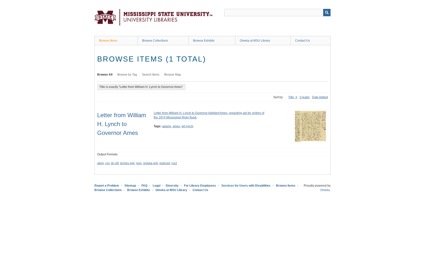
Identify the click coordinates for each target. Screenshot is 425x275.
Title (291, 97)
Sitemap (130, 185)
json (139, 163)
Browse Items (108, 40)
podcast (164, 163)
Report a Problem (106, 185)
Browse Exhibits (203, 40)
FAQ (144, 185)
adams (166, 126)
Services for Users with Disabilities (246, 185)
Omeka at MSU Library (255, 40)
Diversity (172, 185)
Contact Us (302, 40)
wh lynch (187, 126)
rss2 (174, 163)
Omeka (325, 190)
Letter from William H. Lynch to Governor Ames (121, 124)
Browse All (104, 74)
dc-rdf (115, 163)
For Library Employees (200, 185)
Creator (305, 97)
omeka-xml (150, 163)
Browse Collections (155, 40)
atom (100, 163)
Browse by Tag (127, 74)
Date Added (320, 97)
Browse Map (172, 74)
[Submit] (327, 12)
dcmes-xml (127, 163)
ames (176, 126)
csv (107, 163)
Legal (156, 185)
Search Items (150, 74)
